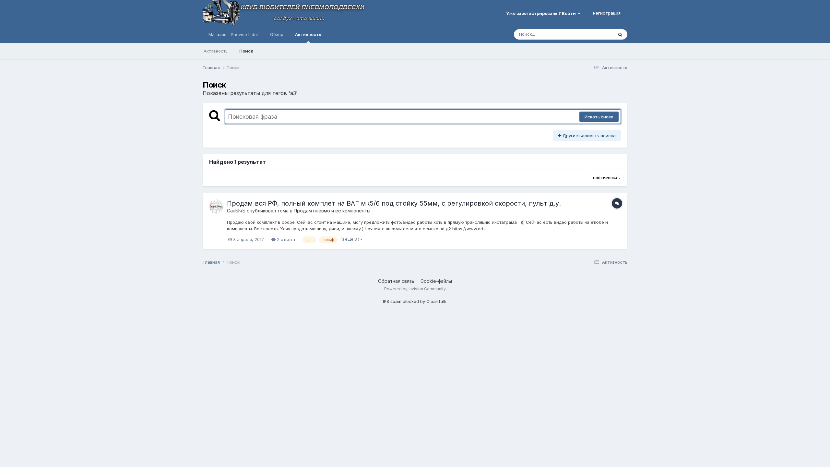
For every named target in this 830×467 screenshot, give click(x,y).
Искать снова (599, 116)
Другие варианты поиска (588, 135)
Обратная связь (396, 281)
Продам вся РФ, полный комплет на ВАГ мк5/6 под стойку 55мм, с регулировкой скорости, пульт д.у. (394, 203)
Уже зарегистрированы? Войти (542, 13)
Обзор (276, 34)
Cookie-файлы (436, 281)
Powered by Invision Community (415, 288)
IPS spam (392, 301)
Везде (598, 34)
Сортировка (605, 178)
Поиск (246, 51)
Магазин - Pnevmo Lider (233, 34)
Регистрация (607, 13)
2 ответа (285, 239)
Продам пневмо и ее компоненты (332, 210)
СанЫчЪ (236, 210)
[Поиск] (620, 34)
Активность (308, 34)
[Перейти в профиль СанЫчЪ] (216, 206)
